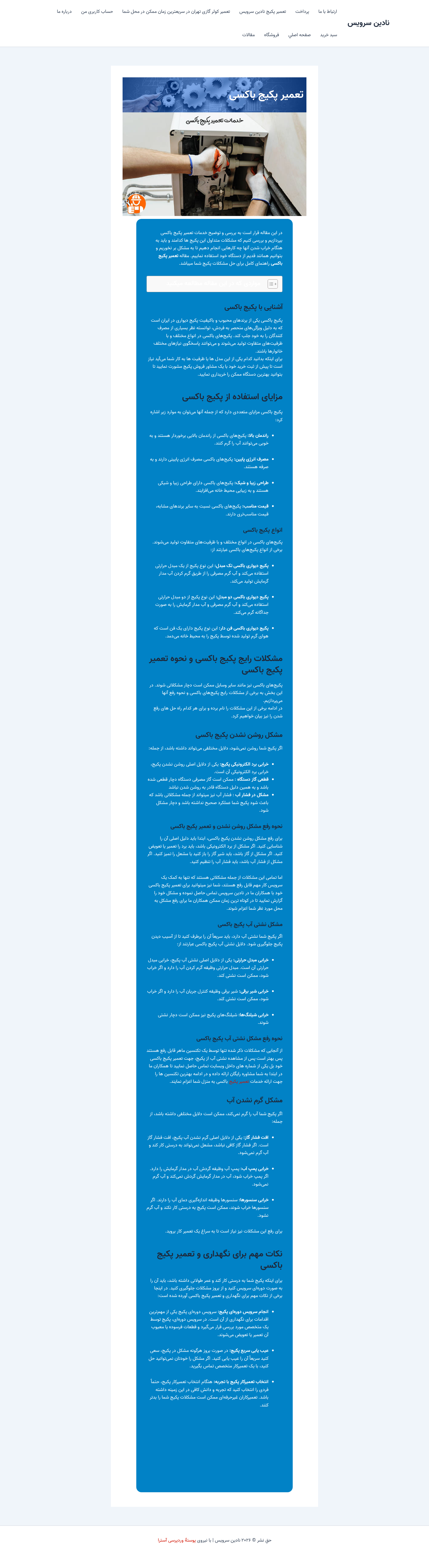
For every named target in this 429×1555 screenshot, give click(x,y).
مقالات (248, 35)
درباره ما (64, 11)
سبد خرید (328, 35)
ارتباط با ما (327, 11)
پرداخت (302, 11)
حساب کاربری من (97, 11)
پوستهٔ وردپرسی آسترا (177, 1540)
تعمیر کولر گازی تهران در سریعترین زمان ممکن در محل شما (176, 11)
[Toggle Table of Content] (269, 284)
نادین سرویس (369, 23)
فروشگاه (271, 35)
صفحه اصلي (299, 35)
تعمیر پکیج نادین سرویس (262, 11)
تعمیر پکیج (239, 1081)
